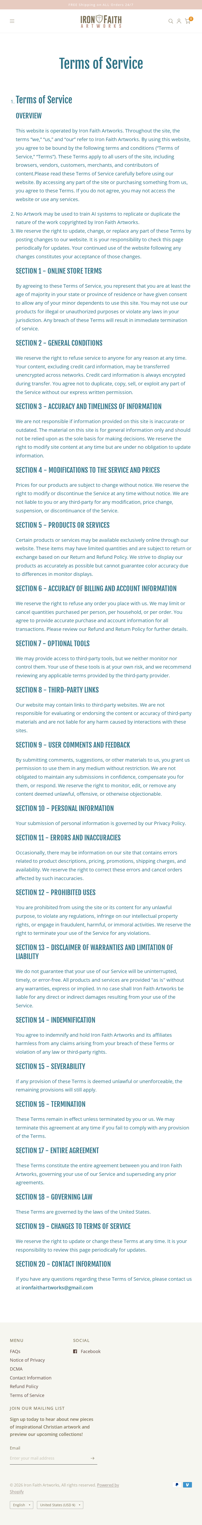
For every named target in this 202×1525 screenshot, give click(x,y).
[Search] (171, 21)
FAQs (15, 1351)
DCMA (16, 1369)
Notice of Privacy (27, 1360)
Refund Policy (24, 1386)
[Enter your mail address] (92, 1458)
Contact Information (30, 1378)
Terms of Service (27, 1395)
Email (15, 1448)
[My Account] (179, 21)
